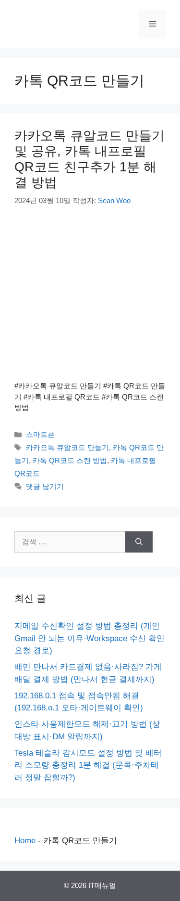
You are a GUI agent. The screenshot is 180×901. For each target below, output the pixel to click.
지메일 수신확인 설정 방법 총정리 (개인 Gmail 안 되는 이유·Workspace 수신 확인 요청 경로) (89, 638)
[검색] (139, 542)
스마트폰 (40, 434)
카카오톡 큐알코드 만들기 (67, 447)
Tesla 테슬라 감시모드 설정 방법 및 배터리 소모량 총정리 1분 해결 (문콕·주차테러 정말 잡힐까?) (88, 765)
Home (25, 840)
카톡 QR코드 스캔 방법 (70, 460)
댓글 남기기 (45, 486)
